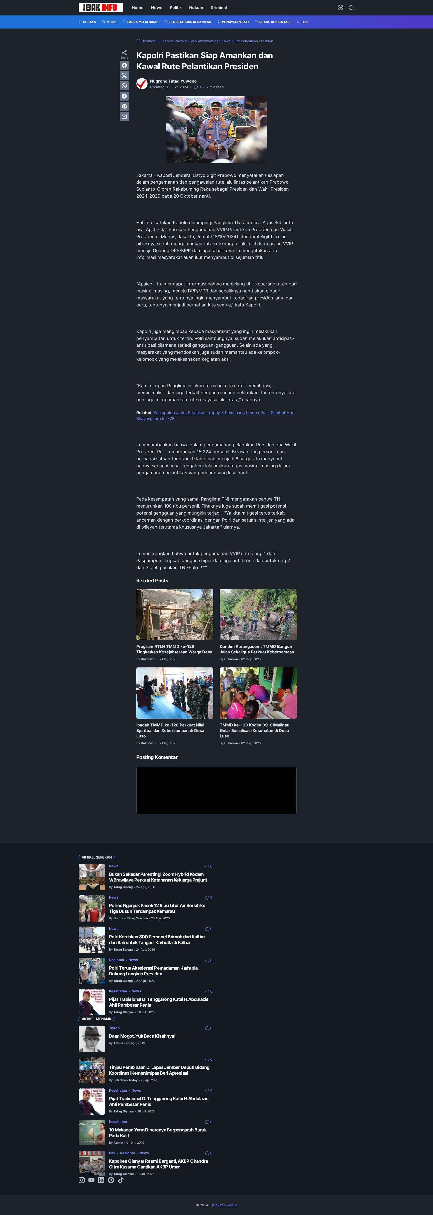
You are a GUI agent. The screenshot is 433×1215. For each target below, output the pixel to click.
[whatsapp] (124, 85)
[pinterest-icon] (111, 1180)
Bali (112, 1153)
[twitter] (124, 75)
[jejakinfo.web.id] (101, 7)
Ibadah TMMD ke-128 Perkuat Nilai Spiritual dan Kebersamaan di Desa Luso (170, 730)
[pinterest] (124, 106)
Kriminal (219, 7)
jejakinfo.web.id (225, 1205)
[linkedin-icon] (101, 1180)
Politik (176, 7)
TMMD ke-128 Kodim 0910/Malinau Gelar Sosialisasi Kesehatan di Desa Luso (254, 730)
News (156, 7)
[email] (124, 116)
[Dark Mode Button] (341, 8)
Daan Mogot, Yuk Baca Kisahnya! (142, 1036)
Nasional (116, 960)
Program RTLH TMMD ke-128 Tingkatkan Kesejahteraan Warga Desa (174, 649)
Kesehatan (118, 991)
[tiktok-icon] (121, 1180)
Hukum (196, 7)
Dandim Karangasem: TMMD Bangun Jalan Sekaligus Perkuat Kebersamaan (257, 649)
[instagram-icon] (82, 1180)
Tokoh (114, 1028)
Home (138, 7)
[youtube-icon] (91, 1180)
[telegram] (124, 96)
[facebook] (124, 65)
